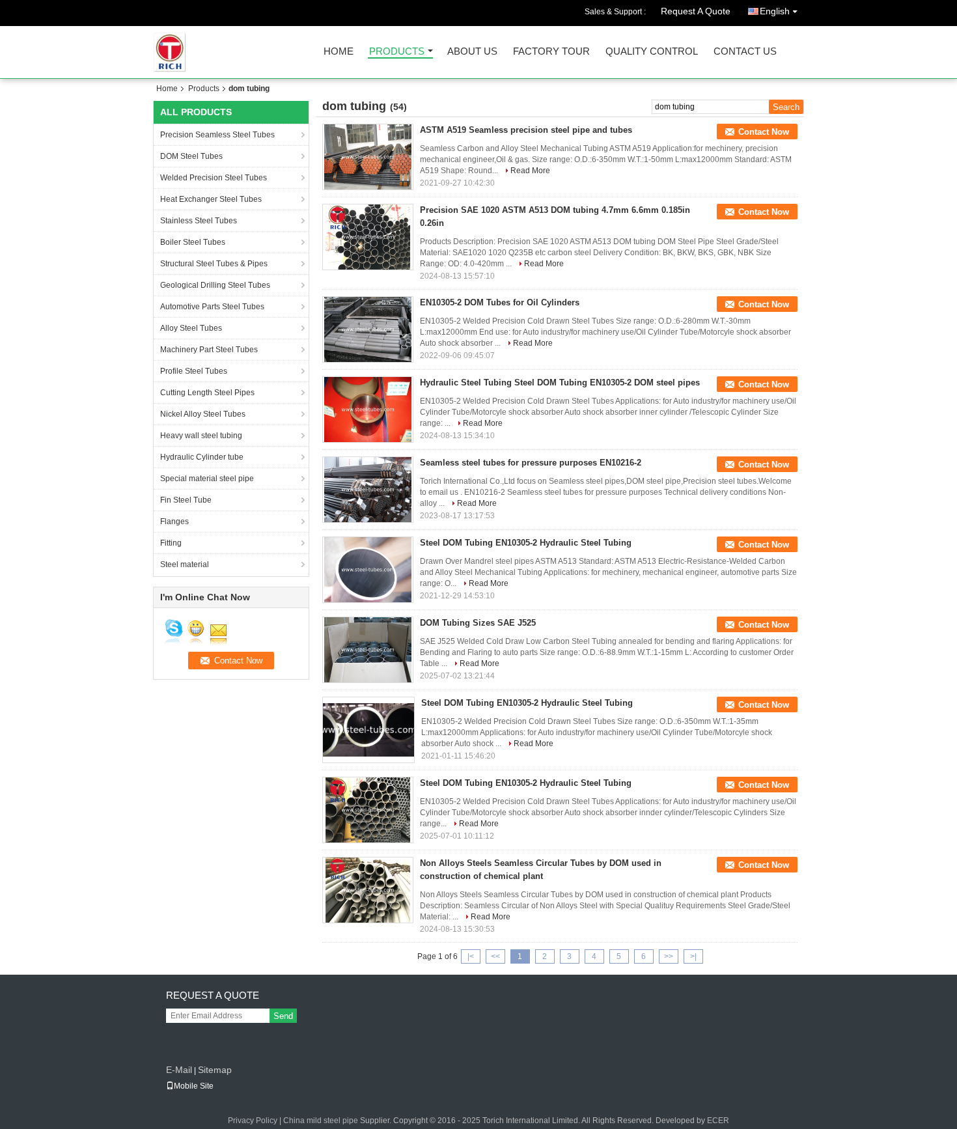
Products (396, 52)
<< (495, 956)
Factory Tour (551, 52)
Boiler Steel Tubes (192, 242)
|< (470, 956)
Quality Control (651, 52)
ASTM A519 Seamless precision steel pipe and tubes (526, 130)
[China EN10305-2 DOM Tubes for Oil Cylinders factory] (367, 329)
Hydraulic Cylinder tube (201, 457)
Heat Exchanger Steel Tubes (211, 199)
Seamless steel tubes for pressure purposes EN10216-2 (530, 462)
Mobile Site (194, 1086)
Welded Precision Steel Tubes (213, 177)
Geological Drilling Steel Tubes (215, 285)
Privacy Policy (252, 1120)
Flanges (174, 521)
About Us (472, 52)
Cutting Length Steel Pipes (207, 392)
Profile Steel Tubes (193, 371)
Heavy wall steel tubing (201, 435)
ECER (718, 1120)
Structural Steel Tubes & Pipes (214, 263)
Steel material (184, 564)
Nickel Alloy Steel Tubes (202, 414)
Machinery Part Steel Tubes (209, 349)
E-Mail (179, 1070)
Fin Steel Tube (186, 500)
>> (668, 956)
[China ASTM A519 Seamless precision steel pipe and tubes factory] (367, 157)
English (775, 11)
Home (339, 52)
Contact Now (763, 132)
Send (283, 1016)
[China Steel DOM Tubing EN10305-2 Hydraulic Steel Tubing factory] (367, 570)
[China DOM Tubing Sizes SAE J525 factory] (367, 650)
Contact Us (745, 52)
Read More (530, 170)
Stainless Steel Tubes (198, 220)
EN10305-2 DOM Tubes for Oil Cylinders (499, 302)
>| (693, 956)
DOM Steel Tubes (191, 156)
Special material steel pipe (207, 478)
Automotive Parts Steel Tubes (212, 306)
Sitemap (215, 1070)
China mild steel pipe (320, 1120)
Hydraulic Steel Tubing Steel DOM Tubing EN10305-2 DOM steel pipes (560, 382)
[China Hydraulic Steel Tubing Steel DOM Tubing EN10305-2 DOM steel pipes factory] (367, 409)
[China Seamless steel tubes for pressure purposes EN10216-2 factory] (367, 489)
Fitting (171, 543)
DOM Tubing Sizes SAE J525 (478, 623)
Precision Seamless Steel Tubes (217, 134)
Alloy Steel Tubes (191, 328)
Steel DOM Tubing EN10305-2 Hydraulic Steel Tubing (525, 543)
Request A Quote (695, 11)
